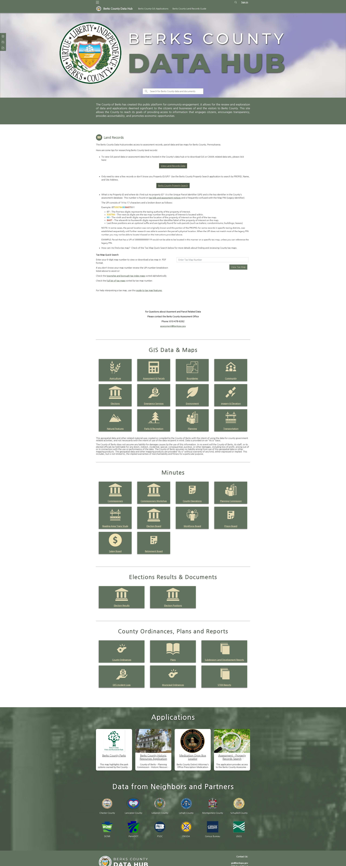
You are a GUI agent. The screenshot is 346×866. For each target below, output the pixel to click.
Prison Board (230, 526)
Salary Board (115, 551)
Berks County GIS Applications (153, 9)
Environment (192, 403)
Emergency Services (154, 403)
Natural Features (115, 429)
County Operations (192, 501)
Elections (115, 403)
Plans (173, 660)
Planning (192, 429)
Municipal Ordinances (173, 685)
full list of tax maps (116, 281)
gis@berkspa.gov (239, 863)
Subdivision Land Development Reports (224, 660)
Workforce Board (192, 526)
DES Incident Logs (122, 685)
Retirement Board (154, 551)
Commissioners (115, 501)
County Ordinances (121, 660)
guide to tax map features (149, 290)
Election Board (154, 526)
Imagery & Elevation (231, 403)
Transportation (230, 429)
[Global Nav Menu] (97, 2)
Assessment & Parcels (154, 378)
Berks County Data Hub (118, 8)
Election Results (122, 605)
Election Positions (173, 605)
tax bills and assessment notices (165, 198)
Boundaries (192, 378)
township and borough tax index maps (126, 276)
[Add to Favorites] (3, 36)
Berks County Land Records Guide (189, 9)
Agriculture (115, 378)
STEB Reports (224, 685)
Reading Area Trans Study (115, 526)
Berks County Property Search (173, 185)
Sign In (244, 2)
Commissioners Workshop (154, 501)
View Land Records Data (173, 166)
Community (231, 378)
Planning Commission (231, 501)
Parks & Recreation (153, 429)
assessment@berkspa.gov (173, 326)
